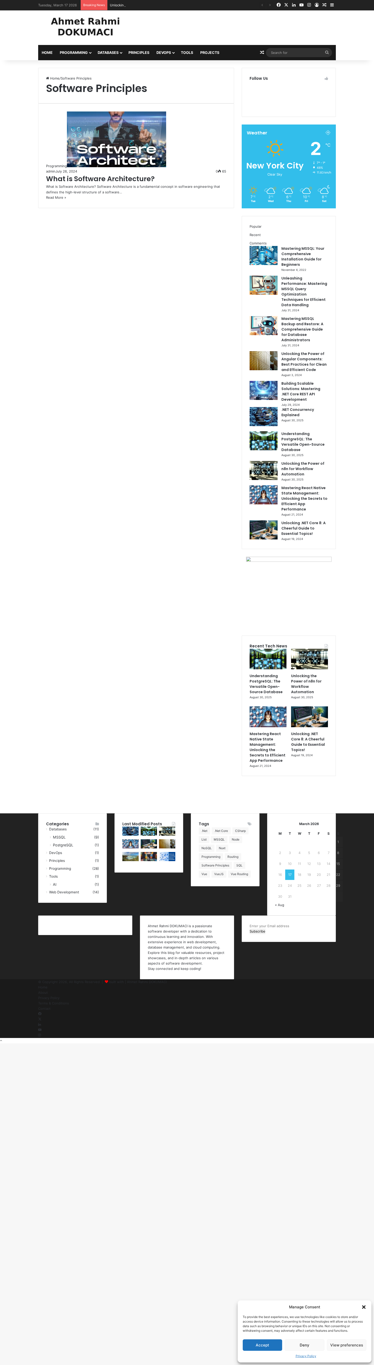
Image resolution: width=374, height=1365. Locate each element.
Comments (258, 243)
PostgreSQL (63, 845)
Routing (232, 857)
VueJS (219, 874)
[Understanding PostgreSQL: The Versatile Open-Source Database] (264, 449)
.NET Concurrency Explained (297, 412)
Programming (74, 52)
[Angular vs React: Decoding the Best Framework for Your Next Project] (149, 860)
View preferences (346, 1345)
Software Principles (215, 865)
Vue (204, 874)
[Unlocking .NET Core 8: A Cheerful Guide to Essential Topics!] (264, 538)
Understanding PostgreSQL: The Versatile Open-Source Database (303, 441)
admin (50, 171)
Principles (138, 52)
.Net (204, 831)
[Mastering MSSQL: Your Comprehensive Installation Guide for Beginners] (264, 264)
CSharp (240, 831)
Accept (262, 1345)
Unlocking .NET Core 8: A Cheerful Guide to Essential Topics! (303, 528)
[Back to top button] (1, 1040)
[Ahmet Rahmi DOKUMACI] (85, 26)
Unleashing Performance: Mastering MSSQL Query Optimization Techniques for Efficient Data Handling (304, 291)
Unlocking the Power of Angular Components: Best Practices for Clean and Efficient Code (304, 361)
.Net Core (221, 831)
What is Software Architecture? (100, 178)
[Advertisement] (237, 26)
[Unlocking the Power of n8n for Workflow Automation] (264, 479)
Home (47, 52)
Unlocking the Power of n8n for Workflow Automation (152, 5)
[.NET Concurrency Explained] (264, 425)
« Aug (279, 905)
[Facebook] (39, 1014)
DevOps (163, 52)
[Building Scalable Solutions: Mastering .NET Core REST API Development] (264, 399)
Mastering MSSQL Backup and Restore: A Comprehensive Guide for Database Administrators (302, 329)
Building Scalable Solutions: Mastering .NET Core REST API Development (300, 391)
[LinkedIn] (39, 1024)
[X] (39, 1019)
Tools (187, 52)
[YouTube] (39, 1030)
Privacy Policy (306, 1356)
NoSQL (207, 848)
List (204, 839)
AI (54, 884)
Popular (256, 226)
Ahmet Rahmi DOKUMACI (147, 982)
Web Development (64, 892)
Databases (108, 52)
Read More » (56, 197)
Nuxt (222, 848)
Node (235, 839)
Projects (209, 52)
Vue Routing (239, 874)
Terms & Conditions (53, 1003)
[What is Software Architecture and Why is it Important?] (167, 860)
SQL (239, 865)
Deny (304, 1345)
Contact (44, 1008)
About (43, 992)
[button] (363, 1307)
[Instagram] (39, 1035)
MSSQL (59, 837)
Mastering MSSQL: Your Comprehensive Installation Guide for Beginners (302, 256)
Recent (255, 235)
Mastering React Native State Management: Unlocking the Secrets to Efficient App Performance (304, 498)
